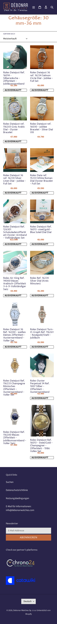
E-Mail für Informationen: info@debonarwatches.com (20, 508)
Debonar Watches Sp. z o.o (25, 610)
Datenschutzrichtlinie (17, 490)
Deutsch (28, 601)
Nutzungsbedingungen (17, 498)
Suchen (9, 482)
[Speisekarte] (34, 7)
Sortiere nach (9, 34)
